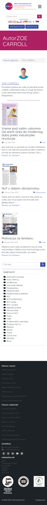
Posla (8, 316)
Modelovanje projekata (17, 293)
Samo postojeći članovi (10, 435)
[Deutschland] (26, 22)
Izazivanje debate (14, 285)
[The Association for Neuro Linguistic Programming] (20, 6)
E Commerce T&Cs (9, 383)
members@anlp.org (11, 450)
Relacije (10, 327)
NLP (43, 142)
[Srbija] (37, 22)
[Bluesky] (22, 453)
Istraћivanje (11, 282)
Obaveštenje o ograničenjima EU (14, 396)
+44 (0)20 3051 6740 (11, 447)
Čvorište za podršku (9, 409)
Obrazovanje (40, 192)
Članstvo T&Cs (7, 379)
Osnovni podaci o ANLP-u (11, 417)
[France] (22, 22)
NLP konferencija (14, 299)
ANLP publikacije (8, 431)
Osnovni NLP (12, 313)
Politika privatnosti (8, 370)
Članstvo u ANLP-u (9, 422)
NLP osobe (11, 302)
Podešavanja (40, 500)
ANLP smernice (7, 392)
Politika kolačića (8, 374)
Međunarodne (12, 291)
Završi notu (11, 335)
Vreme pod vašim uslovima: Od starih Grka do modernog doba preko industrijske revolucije (22, 133)
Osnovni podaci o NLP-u (11, 413)
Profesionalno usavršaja (17, 321)
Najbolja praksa (13, 307)
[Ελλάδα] (29, 22)
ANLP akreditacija (8, 426)
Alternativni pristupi (15, 277)
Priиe (43, 242)
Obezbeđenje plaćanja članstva (13, 439)
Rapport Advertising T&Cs (11, 387)
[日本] (33, 22)
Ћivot (8, 341)
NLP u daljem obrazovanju (20, 188)
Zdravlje (10, 338)
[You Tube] (17, 453)
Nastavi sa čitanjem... (11, 155)
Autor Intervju (12, 279)
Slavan (9, 330)
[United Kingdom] (10, 22)
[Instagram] (8, 453)
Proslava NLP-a (13, 324)
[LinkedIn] (13, 453)
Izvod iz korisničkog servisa (12, 400)
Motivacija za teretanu (17, 238)
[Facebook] (4, 453)
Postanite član (16, 27)
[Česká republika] (18, 22)
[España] (14, 22)
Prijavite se (32, 27)
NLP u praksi (12, 305)
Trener (9, 332)
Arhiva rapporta (10, 60)
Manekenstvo (12, 288)
